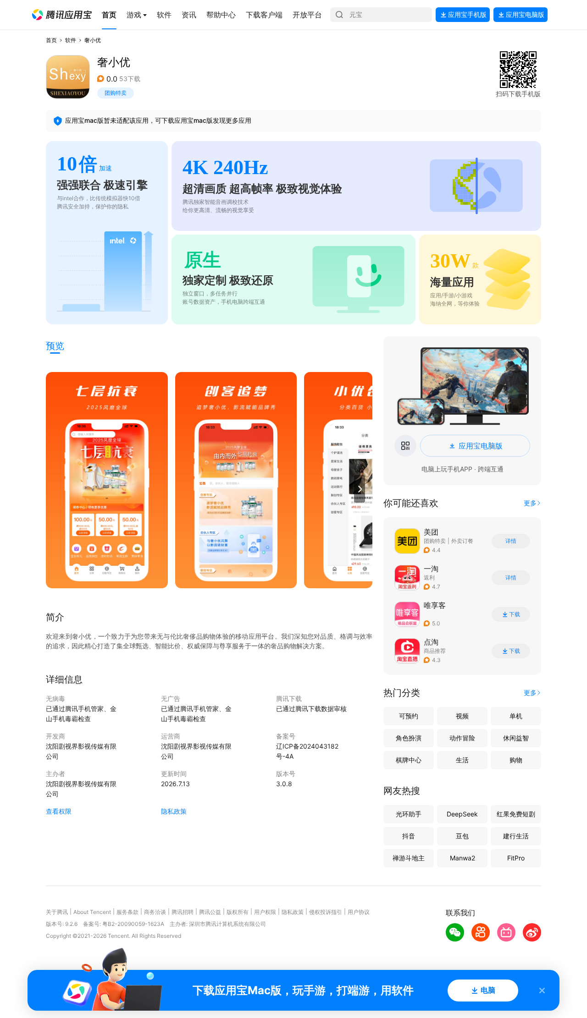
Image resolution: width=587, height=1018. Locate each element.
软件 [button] (70, 40)
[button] (62, 14)
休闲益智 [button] (516, 738)
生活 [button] (462, 760)
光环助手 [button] (408, 814)
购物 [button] (515, 760)
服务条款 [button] (127, 912)
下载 (514, 614)
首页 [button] (51, 40)
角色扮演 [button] (408, 738)
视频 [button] (462, 716)
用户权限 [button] (265, 912)
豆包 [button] (462, 836)
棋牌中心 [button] (408, 760)
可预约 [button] (408, 716)
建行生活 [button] (516, 836)
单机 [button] (515, 716)
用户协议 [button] (359, 912)
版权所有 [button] (238, 912)
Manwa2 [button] (462, 858)
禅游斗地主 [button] (409, 858)
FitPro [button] (516, 858)
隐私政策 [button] (174, 811)
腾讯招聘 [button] (183, 912)
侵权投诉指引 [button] (325, 912)
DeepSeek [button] (462, 814)
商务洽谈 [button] (155, 912)
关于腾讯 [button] (57, 912)
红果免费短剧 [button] (516, 814)
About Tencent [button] (92, 912)
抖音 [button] (408, 836)
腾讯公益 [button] (210, 912)
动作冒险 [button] (462, 738)
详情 (510, 541)
